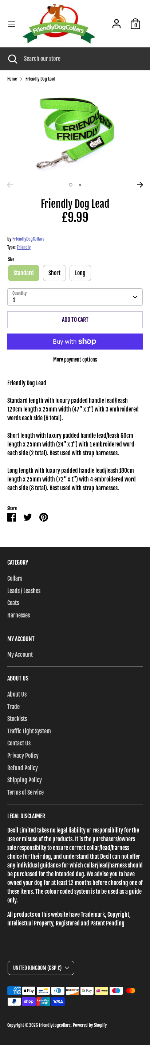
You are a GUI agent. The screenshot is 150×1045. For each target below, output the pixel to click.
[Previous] (10, 185)
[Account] (116, 20)
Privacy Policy (23, 755)
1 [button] (70, 185)
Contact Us (19, 743)
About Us (17, 694)
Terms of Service (25, 792)
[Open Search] (12, 58)
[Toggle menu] (11, 23)
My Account (20, 654)
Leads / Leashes (23, 590)
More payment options (75, 359)
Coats (13, 603)
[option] (75, 133)
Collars (14, 578)
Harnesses (18, 615)
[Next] (140, 185)
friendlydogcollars (55, 1025)
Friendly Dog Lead (40, 79)
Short (54, 273)
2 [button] (80, 185)
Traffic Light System (29, 731)
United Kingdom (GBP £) (37, 968)
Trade (13, 706)
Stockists (17, 718)
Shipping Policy (24, 780)
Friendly (24, 247)
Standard (23, 273)
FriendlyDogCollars (28, 239)
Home (12, 79)
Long (80, 273)
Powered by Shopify (90, 1025)
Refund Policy (22, 768)
